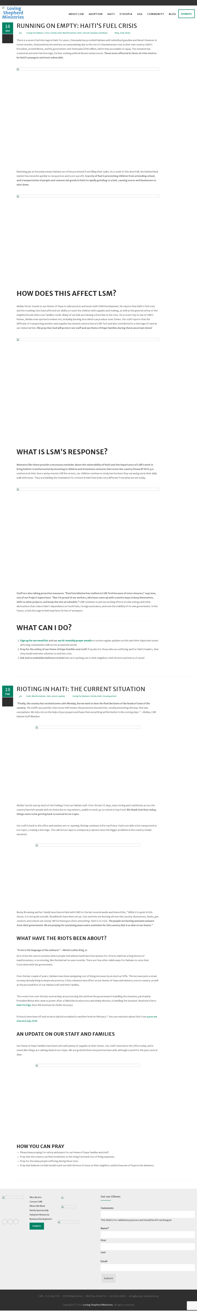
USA (139, 14)
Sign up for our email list (34, 640)
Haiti (111, 14)
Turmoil (85, 33)
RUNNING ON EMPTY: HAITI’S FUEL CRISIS (77, 25)
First (103, 1240)
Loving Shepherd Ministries (98, 1304)
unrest (55, 696)
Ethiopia (126, 14)
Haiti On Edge (24, 1005)
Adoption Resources (39, 1214)
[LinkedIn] (186, 3)
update (61, 696)
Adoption (96, 14)
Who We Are (35, 1197)
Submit (108, 1278)
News (128, 33)
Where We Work (37, 1206)
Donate (186, 13)
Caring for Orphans (35, 33)
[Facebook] (181, 3)
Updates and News (99, 33)
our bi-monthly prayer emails (75, 640)
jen (20, 33)
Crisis (47, 33)
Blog (172, 14)
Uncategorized (109, 696)
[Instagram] (192, 3)
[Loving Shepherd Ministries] (13, 14)
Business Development (41, 1219)
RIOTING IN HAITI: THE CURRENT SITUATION (81, 689)
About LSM (76, 14)
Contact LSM (36, 1201)
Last (103, 1252)
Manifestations (70, 33)
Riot (79, 33)
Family (53, 33)
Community (155, 14)
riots (49, 696)
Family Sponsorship (39, 1210)
